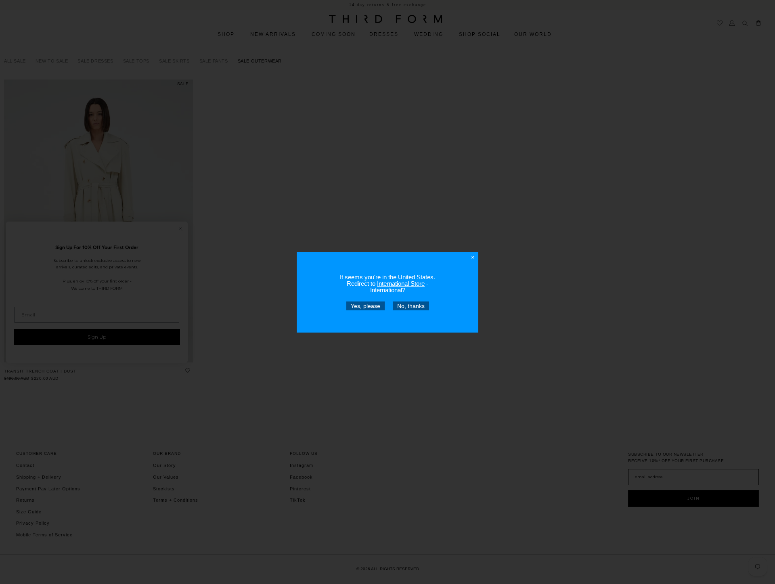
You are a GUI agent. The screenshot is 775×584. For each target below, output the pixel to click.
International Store (401, 283)
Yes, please (365, 305)
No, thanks (411, 305)
